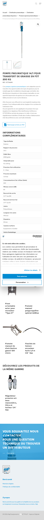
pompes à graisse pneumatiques (16, 86)
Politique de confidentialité (11, 487)
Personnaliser (21, 282)
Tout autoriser (22, 276)
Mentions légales (8, 483)
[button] (38, 24)
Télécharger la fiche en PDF (15, 125)
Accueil (5, 12)
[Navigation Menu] (40, 4)
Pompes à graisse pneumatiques (28, 16)
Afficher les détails (31, 270)
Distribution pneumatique (16, 12)
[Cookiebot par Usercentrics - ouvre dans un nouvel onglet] (33, 236)
